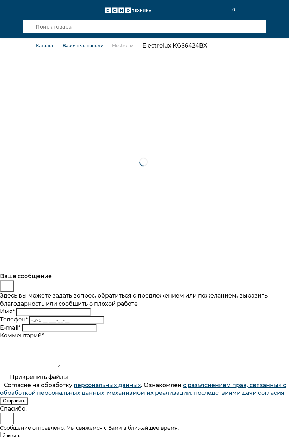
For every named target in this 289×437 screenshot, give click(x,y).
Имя (7, 311)
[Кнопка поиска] (29, 26)
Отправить (14, 401)
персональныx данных (107, 385)
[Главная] (29, 46)
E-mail (10, 327)
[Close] (7, 286)
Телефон (14, 319)
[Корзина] (262, 10)
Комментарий (22, 335)
